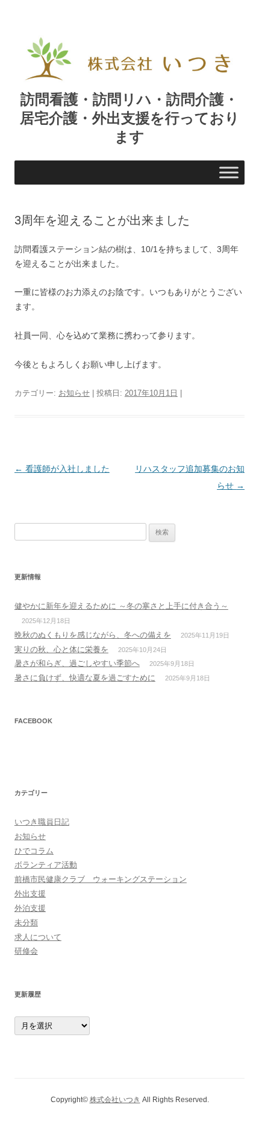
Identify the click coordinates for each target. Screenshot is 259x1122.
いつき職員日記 (41, 821)
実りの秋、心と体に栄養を (61, 649)
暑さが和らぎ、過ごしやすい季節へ (77, 663)
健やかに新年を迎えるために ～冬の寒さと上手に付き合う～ (121, 605)
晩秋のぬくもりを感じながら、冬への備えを (92, 634)
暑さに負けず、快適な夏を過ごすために (84, 677)
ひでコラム (34, 850)
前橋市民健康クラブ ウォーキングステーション (100, 879)
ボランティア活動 (45, 864)
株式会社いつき (115, 1099)
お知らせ (74, 393)
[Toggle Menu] (229, 173)
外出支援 (30, 893)
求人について (37, 937)
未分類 (26, 922)
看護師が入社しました (62, 469)
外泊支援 (30, 908)
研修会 (26, 951)
